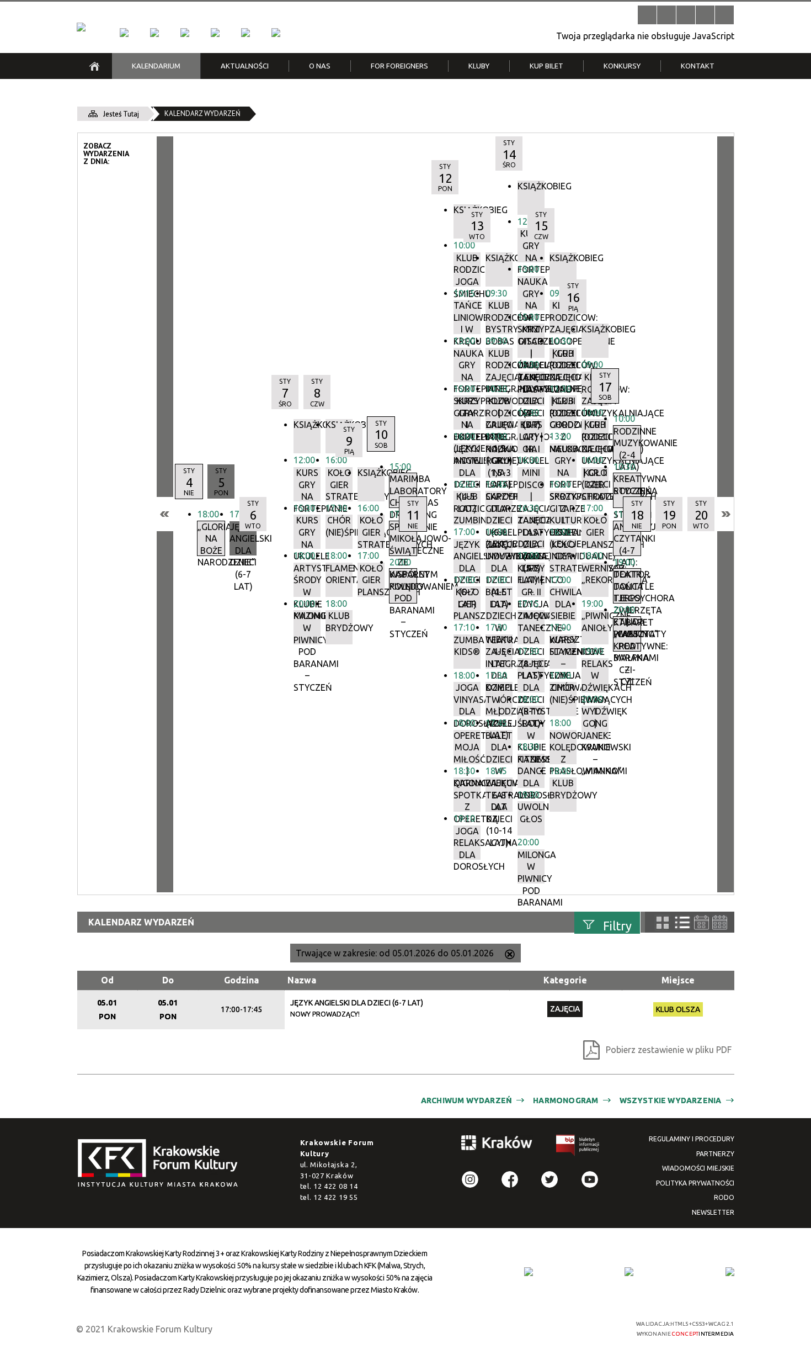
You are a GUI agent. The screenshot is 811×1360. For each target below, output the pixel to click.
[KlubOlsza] (154, 32)
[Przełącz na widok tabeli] (682, 923)
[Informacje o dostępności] (666, 15)
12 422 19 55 (335, 1197)
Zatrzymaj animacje (647, 15)
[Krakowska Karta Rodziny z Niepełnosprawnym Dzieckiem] (629, 1271)
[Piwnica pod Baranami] (245, 32)
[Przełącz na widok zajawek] (662, 922)
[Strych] (215, 32)
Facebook (509, 1179)
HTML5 (535, 1328)
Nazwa (301, 980)
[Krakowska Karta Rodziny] (528, 1271)
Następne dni (725, 514)
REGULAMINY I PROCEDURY (691, 1138)
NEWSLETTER (713, 1212)
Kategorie (565, 980)
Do (168, 980)
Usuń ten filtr (509, 955)
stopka (161, 1163)
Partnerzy (715, 1153)
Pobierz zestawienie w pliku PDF (669, 1050)
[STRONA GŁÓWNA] (94, 66)
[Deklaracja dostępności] (685, 15)
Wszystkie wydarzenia (671, 1100)
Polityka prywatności (695, 1183)
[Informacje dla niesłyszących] (705, 15)
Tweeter (549, 1179)
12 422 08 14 (335, 1186)
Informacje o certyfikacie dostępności (415, 1329)
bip (578, 1147)
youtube (589, 1179)
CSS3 (552, 1328)
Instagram (470, 1179)
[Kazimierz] (184, 32)
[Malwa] (124, 32)
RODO (724, 1197)
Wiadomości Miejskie (698, 1168)
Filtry (617, 925)
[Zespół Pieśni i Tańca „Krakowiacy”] (275, 32)
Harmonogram (565, 1100)
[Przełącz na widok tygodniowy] (701, 922)
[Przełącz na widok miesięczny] (719, 922)
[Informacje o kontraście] (724, 15)
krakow (497, 1145)
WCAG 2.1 (586, 1327)
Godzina (241, 980)
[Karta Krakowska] (729, 1271)
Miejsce (678, 980)
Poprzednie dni (165, 514)
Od (107, 980)
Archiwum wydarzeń (466, 1100)
